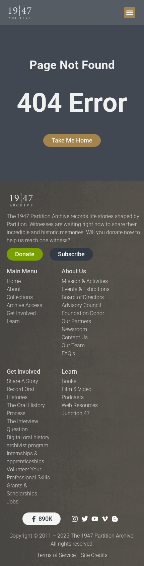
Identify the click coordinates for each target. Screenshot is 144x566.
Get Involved (23, 371)
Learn (69, 371)
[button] (129, 12)
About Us (74, 271)
